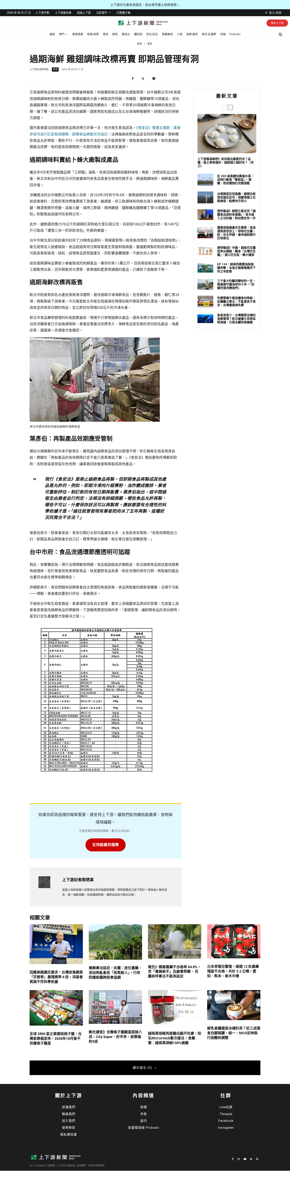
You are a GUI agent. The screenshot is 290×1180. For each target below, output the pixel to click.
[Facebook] (233, 1159)
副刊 (143, 1121)
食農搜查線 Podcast (143, 1128)
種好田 (138, 34)
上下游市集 (42, 12)
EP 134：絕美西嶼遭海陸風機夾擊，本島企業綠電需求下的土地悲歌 (236, 268)
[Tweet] (142, 78)
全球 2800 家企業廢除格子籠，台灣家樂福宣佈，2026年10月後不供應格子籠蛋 (56, 1038)
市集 (143, 1114)
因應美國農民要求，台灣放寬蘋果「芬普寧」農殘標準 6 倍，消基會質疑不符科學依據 (56, 977)
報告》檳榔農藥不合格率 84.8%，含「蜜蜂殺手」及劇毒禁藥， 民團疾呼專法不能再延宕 (174, 971)
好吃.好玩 (152, 34)
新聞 (143, 1107)
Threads (226, 1114)
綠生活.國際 (209, 34)
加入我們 (68, 1121)
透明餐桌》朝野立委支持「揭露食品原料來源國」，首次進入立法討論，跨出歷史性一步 (236, 214)
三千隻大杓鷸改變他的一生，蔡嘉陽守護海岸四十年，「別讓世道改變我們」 (236, 284)
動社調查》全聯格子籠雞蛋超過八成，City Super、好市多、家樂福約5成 (115, 1037)
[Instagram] (239, 1159)
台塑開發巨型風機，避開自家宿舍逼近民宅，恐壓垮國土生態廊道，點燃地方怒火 (236, 197)
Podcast (235, 34)
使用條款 (68, 1128)
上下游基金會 (63, 12)
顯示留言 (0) (142, 1068)
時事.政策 (93, 34)
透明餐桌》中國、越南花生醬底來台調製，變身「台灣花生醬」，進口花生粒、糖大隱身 (236, 251)
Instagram (226, 1128)
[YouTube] (245, 1159)
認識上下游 (84, 12)
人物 (179, 34)
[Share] (133, 78)
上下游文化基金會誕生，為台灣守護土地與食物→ (145, 5)
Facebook (226, 1121)
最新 (52, 34)
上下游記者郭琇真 (39, 69)
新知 (115, 34)
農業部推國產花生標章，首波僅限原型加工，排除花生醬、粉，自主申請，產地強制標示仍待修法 (236, 233)
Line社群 (226, 1107)
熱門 (62, 34)
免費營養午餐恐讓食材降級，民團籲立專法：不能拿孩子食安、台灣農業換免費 (236, 301)
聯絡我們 (68, 1114)
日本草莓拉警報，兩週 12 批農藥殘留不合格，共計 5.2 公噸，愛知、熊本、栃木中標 (233, 971)
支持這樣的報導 (105, 845)
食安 (105, 34)
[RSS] (251, 1159)
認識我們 (68, 1107)
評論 (223, 34)
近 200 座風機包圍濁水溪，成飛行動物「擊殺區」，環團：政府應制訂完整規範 (235, 179)
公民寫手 (101, 12)
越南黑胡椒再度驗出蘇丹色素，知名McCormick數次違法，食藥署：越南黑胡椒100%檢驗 (174, 1038)
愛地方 (126, 34)
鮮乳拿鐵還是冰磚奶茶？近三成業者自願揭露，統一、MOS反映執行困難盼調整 (233, 1033)
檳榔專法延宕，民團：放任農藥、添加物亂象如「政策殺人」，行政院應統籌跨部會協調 (115, 972)
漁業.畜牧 (192, 34)
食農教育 (167, 34)
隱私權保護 (68, 1134)
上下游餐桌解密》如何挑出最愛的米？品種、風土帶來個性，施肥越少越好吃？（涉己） (225, 162)
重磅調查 (77, 34)
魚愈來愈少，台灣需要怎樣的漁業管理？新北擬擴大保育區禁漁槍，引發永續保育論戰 (236, 318)
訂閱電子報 (123, 12)
